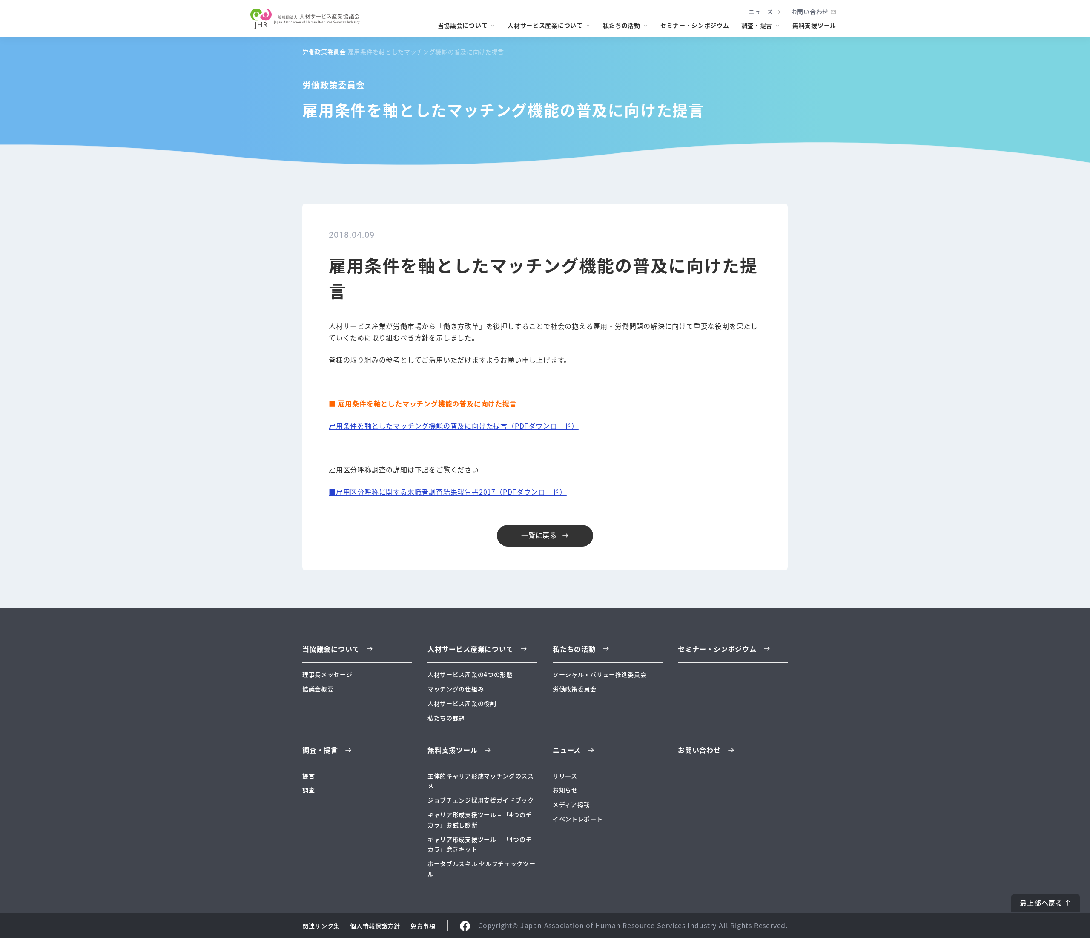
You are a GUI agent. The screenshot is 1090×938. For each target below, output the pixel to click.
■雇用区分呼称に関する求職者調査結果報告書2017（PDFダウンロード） (448, 491)
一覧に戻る (539, 535)
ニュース (761, 11)
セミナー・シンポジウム (694, 25)
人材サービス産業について (545, 25)
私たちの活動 (621, 25)
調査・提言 (757, 25)
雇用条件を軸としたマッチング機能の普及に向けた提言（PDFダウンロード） (454, 425)
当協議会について (463, 25)
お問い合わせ (810, 11)
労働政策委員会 (324, 51)
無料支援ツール (814, 25)
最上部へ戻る (1041, 903)
